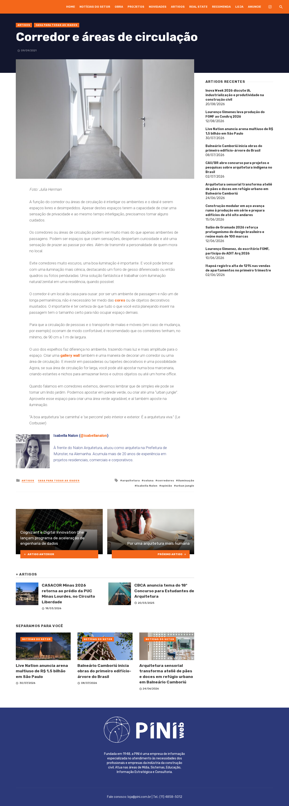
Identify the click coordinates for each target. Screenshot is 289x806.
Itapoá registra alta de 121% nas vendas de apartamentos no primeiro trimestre (238, 268)
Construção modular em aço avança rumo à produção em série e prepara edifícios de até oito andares (235, 210)
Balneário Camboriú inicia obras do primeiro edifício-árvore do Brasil (104, 671)
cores (120, 300)
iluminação (186, 480)
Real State (198, 6)
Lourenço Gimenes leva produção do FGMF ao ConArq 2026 (235, 114)
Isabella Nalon (147, 485)
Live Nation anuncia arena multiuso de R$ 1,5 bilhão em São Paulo (42, 671)
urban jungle (185, 485)
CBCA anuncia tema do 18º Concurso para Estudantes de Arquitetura (164, 591)
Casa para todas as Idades (56, 25)
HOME (70, 6)
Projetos (136, 6)
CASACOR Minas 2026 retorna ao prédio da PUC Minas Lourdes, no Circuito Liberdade (68, 593)
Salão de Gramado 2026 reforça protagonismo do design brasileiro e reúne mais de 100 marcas (234, 232)
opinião (166, 485)
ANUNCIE (254, 6)
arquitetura (131, 480)
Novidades (157, 6)
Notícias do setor (94, 6)
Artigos (178, 6)
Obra (119, 6)
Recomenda (221, 6)
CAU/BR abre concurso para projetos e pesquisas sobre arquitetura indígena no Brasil (238, 167)
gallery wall (70, 355)
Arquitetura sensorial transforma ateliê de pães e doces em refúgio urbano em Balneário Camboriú (166, 674)
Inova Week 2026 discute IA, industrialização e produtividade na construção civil (234, 95)
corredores (165, 480)
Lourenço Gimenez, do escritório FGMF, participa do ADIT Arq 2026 (237, 251)
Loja (239, 6)
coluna (149, 480)
